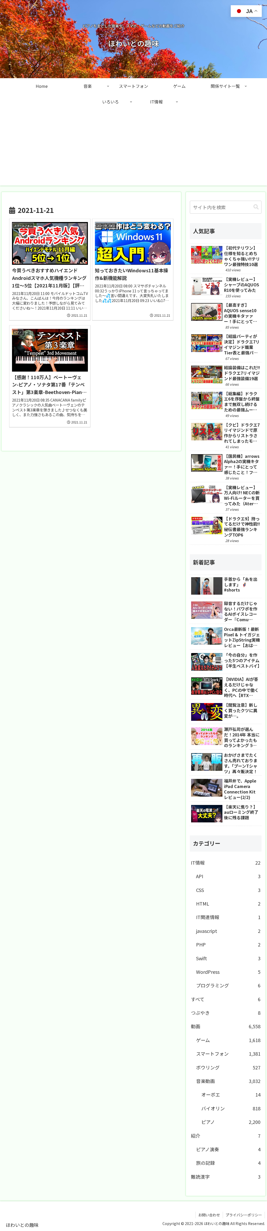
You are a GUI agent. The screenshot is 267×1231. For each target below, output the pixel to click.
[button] (256, 207)
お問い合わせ (209, 1214)
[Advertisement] (133, 149)
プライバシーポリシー (244, 1214)
